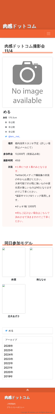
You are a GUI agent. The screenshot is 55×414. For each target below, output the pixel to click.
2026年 (8, 345)
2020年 (8, 372)
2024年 (8, 354)
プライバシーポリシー (15, 407)
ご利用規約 (11, 404)
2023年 (8, 358)
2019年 (8, 376)
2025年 (8, 350)
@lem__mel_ (14, 136)
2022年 (8, 363)
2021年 (8, 367)
